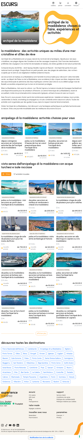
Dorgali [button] (33, 353)
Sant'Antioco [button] (48, 372)
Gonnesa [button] (62, 377)
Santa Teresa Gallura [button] (53, 358)
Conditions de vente (63, 397)
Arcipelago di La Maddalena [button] (50, 349)
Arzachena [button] (7, 372)
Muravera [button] (46, 381)
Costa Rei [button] (59, 372)
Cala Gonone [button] (16, 358)
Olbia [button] (18, 353)
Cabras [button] (5, 377)
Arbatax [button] (69, 353)
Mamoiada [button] (15, 377)
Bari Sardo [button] (25, 372)
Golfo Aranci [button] (69, 363)
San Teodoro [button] (18, 363)
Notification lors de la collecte (41, 437)
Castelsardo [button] (32, 349)
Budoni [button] (56, 381)
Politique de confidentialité (66, 399)
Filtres (8, 174)
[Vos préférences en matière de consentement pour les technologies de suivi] (79, 436)
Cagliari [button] (60, 353)
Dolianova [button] (6, 381)
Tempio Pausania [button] (29, 377)
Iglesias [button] (51, 353)
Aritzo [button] (26, 381)
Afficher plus (41, 333)
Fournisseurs (33, 417)
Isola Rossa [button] (7, 367)
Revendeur (32, 415)
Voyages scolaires (35, 408)
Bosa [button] (25, 353)
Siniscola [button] (65, 381)
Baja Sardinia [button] (43, 363)
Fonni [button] (53, 377)
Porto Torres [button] (7, 353)
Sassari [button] (50, 367)
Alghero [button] (68, 349)
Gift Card (32, 397)
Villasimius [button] (31, 363)
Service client (61, 395)
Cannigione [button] (68, 358)
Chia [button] (15, 372)
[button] (68, 4)
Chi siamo (32, 395)
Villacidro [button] (17, 381)
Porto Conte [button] (37, 358)
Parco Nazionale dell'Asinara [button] (13, 349)
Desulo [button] (71, 377)
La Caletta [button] (36, 372)
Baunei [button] (5, 358)
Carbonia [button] (35, 381)
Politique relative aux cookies (66, 401)
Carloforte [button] (33, 367)
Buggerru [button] (6, 363)
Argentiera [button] (43, 377)
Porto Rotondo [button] (20, 367)
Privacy (59, 417)
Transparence (33, 401)
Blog (30, 399)
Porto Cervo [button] (56, 363)
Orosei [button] (42, 353)
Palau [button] (26, 358)
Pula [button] (42, 367)
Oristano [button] (59, 367)
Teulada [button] (70, 372)
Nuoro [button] (69, 367)
